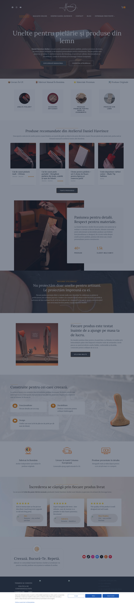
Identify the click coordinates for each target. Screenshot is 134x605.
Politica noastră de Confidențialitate (24, 602)
